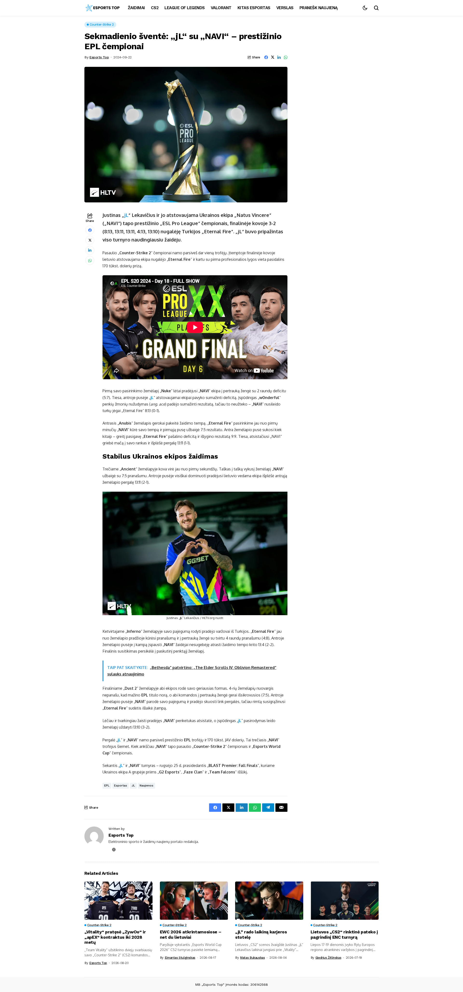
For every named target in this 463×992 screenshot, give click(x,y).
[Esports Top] (102, 8)
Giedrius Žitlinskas (328, 957)
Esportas (120, 785)
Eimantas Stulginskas (180, 957)
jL (126, 215)
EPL (106, 785)
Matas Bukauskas (252, 957)
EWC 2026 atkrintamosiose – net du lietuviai (190, 934)
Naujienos (146, 785)
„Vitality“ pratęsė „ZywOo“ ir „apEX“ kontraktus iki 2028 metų (115, 937)
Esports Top (99, 57)
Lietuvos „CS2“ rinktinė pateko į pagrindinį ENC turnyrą (344, 934)
